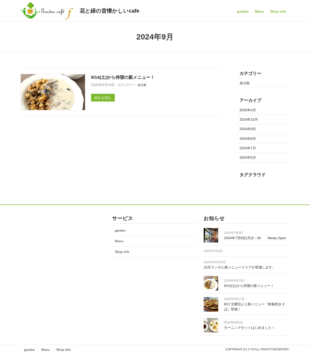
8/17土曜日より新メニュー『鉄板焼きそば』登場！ (254, 306)
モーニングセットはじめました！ (249, 328)
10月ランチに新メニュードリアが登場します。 (239, 267)
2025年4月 (248, 110)
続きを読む (102, 98)
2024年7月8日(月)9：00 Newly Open (255, 238)
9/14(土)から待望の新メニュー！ (123, 77)
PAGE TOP (299, 339)
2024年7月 (248, 148)
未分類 (142, 85)
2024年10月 (249, 119)
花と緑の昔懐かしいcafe (109, 11)
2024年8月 (248, 139)
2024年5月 (248, 157)
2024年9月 (248, 129)
